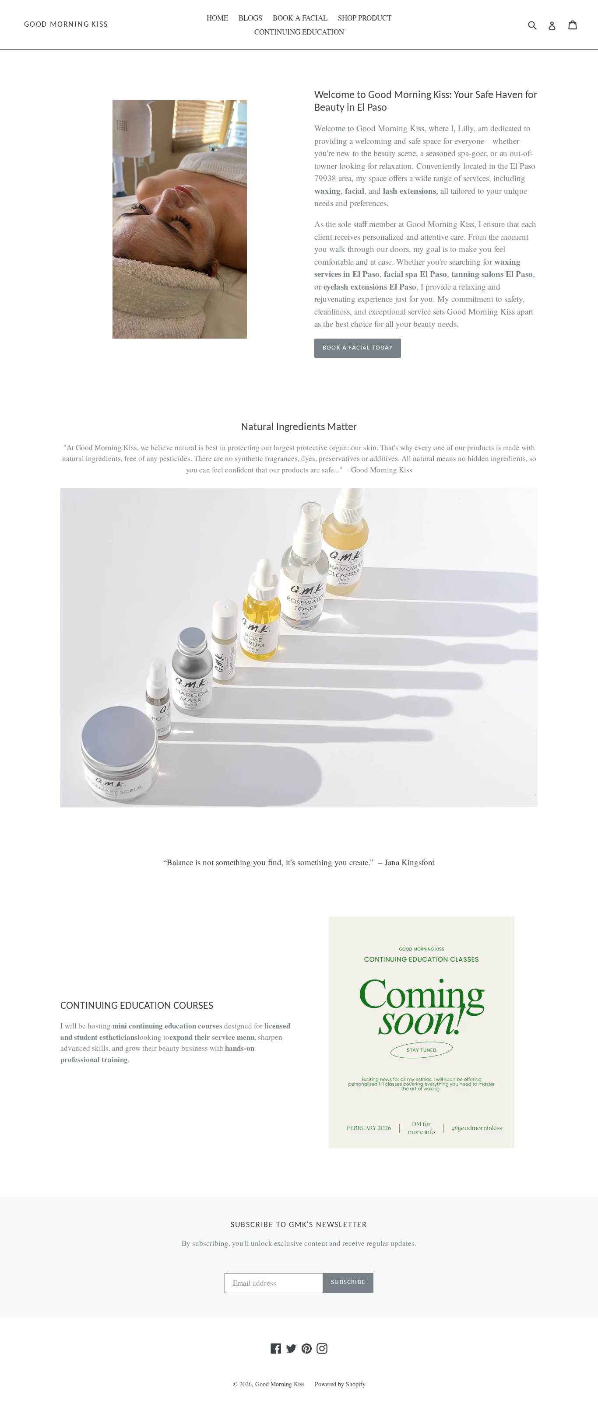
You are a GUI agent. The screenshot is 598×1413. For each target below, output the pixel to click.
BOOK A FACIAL (300, 18)
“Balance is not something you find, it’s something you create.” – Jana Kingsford (299, 862)
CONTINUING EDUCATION (299, 32)
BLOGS (250, 18)
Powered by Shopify (340, 1384)
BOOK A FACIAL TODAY (358, 348)
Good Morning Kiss (66, 24)
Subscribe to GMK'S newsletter (299, 1225)
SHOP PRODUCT (364, 18)
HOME (217, 18)
